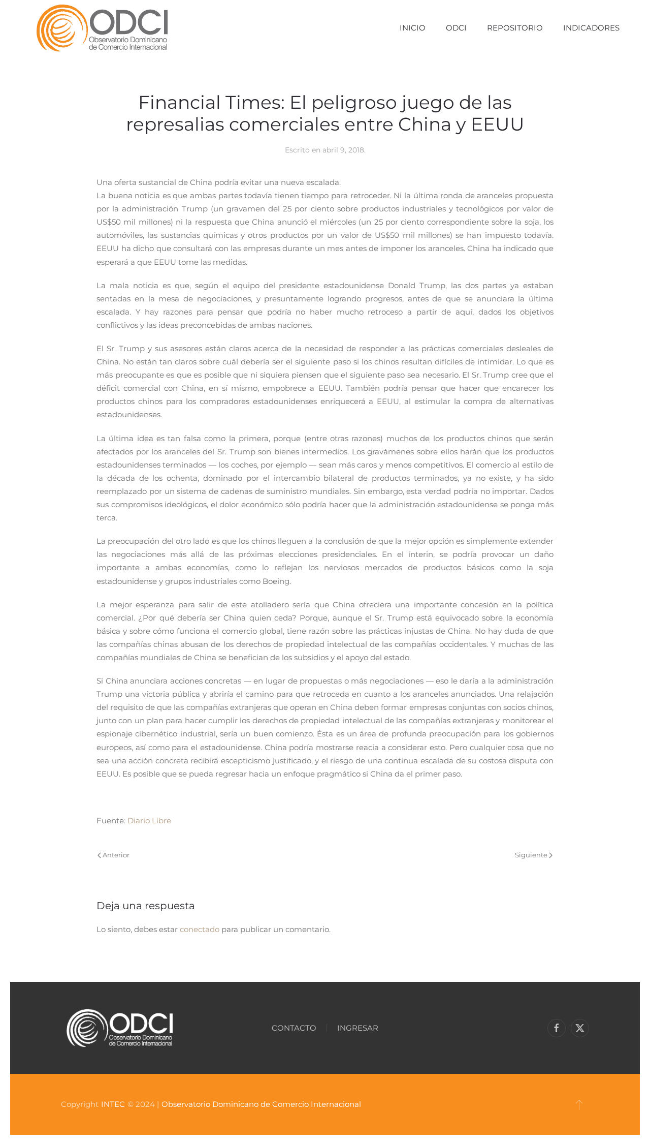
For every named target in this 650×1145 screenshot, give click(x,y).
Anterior (116, 855)
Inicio (413, 28)
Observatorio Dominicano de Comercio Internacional (261, 1104)
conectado (199, 929)
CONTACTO (294, 1028)
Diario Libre (149, 820)
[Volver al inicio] (101, 28)
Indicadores (591, 28)
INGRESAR (357, 1028)
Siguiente (531, 855)
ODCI (456, 28)
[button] (579, 1104)
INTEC (113, 1104)
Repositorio (515, 28)
